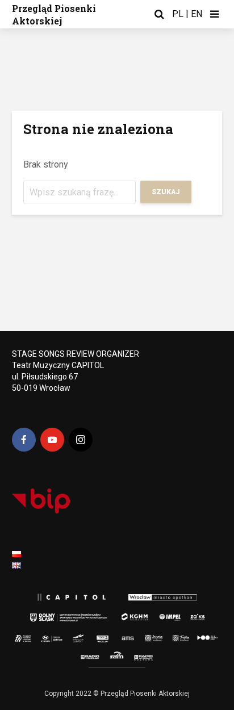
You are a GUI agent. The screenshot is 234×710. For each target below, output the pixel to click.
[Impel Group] (164, 614)
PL (177, 14)
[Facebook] (24, 440)
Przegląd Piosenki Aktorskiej (54, 14)
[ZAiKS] (199, 614)
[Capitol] (69, 598)
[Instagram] (81, 440)
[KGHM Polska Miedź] (131, 614)
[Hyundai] (48, 635)
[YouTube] (52, 440)
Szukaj (166, 192)
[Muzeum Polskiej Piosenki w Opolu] (25, 635)
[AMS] (125, 635)
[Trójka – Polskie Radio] (172, 635)
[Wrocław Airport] (91, 635)
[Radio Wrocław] (83, 656)
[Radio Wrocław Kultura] (153, 656)
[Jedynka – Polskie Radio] (147, 635)
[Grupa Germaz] (70, 635)
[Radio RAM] (118, 656)
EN (196, 14)
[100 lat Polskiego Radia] (202, 635)
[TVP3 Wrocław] (109, 635)
